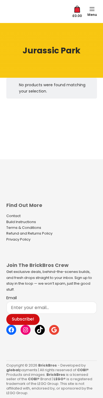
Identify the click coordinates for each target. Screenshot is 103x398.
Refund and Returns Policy (29, 233)
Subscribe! (23, 319)
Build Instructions (21, 221)
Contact (13, 215)
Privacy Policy (18, 239)
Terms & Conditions (23, 227)
